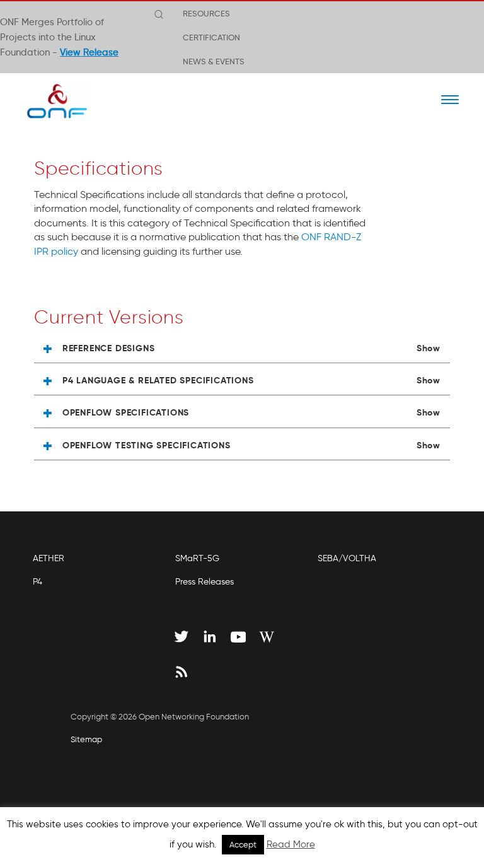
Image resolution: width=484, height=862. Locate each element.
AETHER (48, 558)
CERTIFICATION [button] (211, 37)
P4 (37, 581)
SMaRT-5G (197, 558)
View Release (89, 52)
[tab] (242, 348)
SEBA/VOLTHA (347, 558)
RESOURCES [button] (206, 13)
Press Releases (204, 581)
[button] (242, 348)
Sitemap (86, 739)
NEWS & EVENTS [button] (214, 61)
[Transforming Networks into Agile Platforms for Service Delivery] (49, 101)
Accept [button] (242, 844)
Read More (291, 844)
